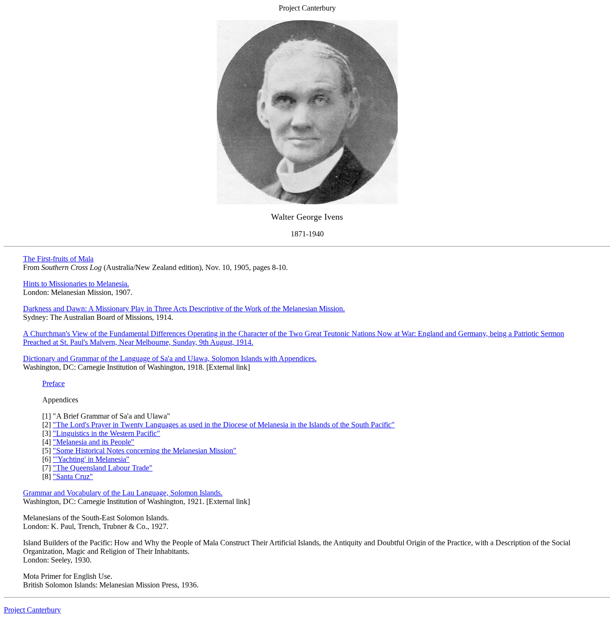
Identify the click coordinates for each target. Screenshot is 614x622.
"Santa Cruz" (73, 476)
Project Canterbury (32, 610)
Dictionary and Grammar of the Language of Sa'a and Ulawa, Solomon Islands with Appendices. (170, 358)
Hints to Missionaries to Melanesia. (76, 284)
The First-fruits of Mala (58, 259)
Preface (53, 383)
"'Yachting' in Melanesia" (91, 459)
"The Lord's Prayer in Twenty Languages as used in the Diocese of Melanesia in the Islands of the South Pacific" (224, 425)
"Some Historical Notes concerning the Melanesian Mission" (144, 450)
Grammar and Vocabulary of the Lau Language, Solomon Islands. (123, 493)
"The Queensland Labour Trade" (103, 468)
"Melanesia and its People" (93, 442)
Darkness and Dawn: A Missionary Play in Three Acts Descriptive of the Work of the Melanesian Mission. (184, 309)
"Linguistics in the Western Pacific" (106, 433)
